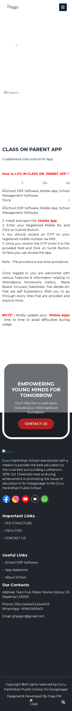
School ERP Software (21, 562)
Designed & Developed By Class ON (34, 696)
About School (15, 577)
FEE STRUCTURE (18, 523)
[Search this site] (63, 702)
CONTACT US (15, 538)
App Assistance (32, 46)
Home (8, 46)
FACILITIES (13, 530)
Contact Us (36, 424)
